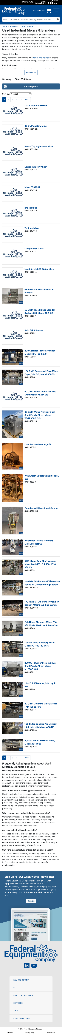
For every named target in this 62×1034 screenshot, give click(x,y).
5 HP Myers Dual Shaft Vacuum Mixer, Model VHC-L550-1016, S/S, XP (40, 564)
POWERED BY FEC (21, 1018)
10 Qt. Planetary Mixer (36, 105)
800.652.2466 (39, 10)
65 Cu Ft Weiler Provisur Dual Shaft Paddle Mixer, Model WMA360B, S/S (40, 415)
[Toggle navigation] (56, 10)
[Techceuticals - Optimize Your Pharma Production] (40, 2)
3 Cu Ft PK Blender (34, 330)
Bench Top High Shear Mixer (39, 146)
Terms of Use (50, 1033)
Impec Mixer (31, 207)
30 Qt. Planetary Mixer (36, 126)
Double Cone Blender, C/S (38, 444)
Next (27, 99)
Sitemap (10, 1033)
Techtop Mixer (32, 228)
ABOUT (16, 1010)
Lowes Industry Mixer (36, 166)
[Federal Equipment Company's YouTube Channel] (34, 966)
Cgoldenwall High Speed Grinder (41, 508)
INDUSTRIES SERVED (23, 995)
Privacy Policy (29, 1033)
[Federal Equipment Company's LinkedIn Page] (26, 966)
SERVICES (18, 1003)
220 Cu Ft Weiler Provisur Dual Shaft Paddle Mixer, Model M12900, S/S (40, 666)
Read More (31, 72)
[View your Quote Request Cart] (48, 12)
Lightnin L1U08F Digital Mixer (40, 269)
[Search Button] (58, 19)
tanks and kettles (41, 58)
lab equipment (23, 69)
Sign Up (31, 901)
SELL (15, 987)
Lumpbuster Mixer (34, 248)
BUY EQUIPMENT (21, 980)
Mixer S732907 (32, 187)
